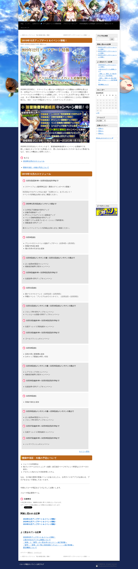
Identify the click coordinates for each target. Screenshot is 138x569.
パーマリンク (38, 552)
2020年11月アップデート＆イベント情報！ (39, 522)
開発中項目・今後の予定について (36, 167)
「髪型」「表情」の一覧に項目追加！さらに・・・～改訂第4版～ (48, 545)
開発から (101, 133)
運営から (30, 552)
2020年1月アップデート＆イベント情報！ (76, 35)
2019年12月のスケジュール (33, 161)
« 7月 (97, 113)
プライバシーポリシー (70, 23)
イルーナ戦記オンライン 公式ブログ (31, 564)
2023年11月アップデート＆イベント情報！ (39, 524)
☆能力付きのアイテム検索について (37, 540)
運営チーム (43, 44)
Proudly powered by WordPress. (107, 566)
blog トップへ (25, 23)
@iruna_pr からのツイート (104, 138)
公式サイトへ (36, 23)
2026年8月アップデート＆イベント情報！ (39, 537)
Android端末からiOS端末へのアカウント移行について (96, 23)
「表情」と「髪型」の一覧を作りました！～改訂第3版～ (45, 542)
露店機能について (30, 547)
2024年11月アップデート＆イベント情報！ (39, 519)
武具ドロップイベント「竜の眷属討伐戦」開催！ (35, 35)
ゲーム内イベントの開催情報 (52, 23)
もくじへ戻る (84, 451)
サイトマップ (25, 28)
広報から (101, 128)
